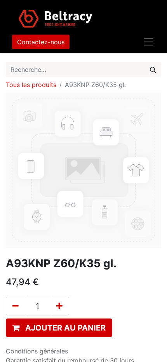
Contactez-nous (40, 42)
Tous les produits (31, 85)
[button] (59, 327)
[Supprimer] (15, 306)
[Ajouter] (59, 306)
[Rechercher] (153, 69)
